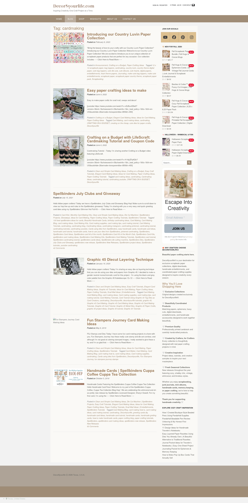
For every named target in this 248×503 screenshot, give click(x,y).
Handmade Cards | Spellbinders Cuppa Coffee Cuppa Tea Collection (120, 372)
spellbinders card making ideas (66, 237)
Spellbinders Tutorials (137, 217)
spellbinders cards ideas (90, 239)
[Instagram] (191, 37)
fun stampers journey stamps (106, 359)
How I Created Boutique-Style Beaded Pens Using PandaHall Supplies (178, 414)
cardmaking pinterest (130, 226)
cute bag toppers (100, 70)
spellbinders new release (85, 242)
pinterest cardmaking (129, 231)
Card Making (118, 120)
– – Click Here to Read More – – (108, 59)
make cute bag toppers (137, 73)
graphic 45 (147, 300)
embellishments (93, 73)
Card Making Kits (81, 223)
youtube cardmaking (69, 245)
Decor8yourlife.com (73, 6)
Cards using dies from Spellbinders (102, 228)
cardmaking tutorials (61, 228)
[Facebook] (174, 37)
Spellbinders (144, 231)
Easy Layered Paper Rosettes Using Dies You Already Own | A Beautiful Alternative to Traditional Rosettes (177, 436)
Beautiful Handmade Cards (95, 220)
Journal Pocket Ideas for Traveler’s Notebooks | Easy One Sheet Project (177, 444)
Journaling (122, 73)
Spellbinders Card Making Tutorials (119, 237)
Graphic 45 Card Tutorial (105, 306)
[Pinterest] (183, 37)
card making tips (114, 223)
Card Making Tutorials (109, 297)
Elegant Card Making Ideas (124, 117)
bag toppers (109, 68)
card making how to (106, 353)
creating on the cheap (120, 123)
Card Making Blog (94, 295)
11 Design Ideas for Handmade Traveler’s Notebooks (175, 429)
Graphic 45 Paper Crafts (145, 306)
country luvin (131, 68)
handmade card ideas (146, 228)
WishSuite (95, 19)
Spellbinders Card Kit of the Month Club (119, 234)
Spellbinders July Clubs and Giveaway (86, 193)
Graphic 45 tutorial (115, 308)
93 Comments (93, 426)
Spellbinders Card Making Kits (92, 237)
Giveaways (65, 217)
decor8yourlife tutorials (132, 300)
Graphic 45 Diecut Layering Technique (120, 259)
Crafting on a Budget (117, 65)
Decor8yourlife (93, 126)
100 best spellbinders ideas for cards (68, 220)
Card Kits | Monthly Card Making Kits (76, 215)
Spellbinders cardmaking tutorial (66, 239)
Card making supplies (98, 223)
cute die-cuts (113, 70)
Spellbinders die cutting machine (114, 239)
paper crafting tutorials (144, 418)
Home (59, 19)
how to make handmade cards (105, 418)
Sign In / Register (160, 5)
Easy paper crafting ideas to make (116, 90)
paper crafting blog (126, 418)
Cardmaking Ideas (93, 226)
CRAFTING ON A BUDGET (98, 123)
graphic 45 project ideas (97, 308)
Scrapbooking (97, 79)
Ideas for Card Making (146, 117)
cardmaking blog (78, 226)
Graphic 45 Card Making (97, 303)
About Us (112, 19)
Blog (70, 19)
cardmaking (120, 68)
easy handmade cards (127, 228)
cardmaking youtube (117, 179)
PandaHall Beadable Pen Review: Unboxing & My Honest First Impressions (176, 421)
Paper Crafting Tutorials (96, 176)
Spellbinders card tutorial (145, 237)
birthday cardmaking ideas (118, 220)
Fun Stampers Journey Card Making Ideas (118, 321)
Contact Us (129, 19)
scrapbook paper (108, 76)
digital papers (145, 70)
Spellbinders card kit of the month (88, 234)
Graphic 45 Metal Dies (125, 306)
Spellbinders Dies (136, 239)
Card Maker (130, 351)
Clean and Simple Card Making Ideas (110, 171)
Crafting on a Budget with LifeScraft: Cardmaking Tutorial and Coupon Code (120, 139)
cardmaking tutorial (100, 179)
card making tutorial (130, 223)
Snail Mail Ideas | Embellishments (121, 292)
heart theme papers (109, 73)
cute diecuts (124, 70)
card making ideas (131, 120)
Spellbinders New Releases (107, 242)
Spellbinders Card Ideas (63, 234)
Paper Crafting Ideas (135, 65)
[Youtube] (165, 37)
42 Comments (59, 248)
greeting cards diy (140, 412)
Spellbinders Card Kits (145, 234)
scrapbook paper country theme (129, 76)
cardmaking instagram (111, 226)
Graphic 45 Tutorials (107, 289)
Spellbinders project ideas (130, 242)
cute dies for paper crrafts (140, 123)
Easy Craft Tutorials (135, 286)
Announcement (101, 65)
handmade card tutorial (62, 231)
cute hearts (134, 70)
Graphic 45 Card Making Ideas (120, 303)
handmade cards (80, 231)
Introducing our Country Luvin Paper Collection (119, 35)
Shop (81, 19)
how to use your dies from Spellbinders (104, 231)
